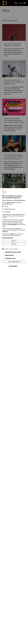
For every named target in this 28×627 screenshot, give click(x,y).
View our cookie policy (7, 237)
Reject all (14, 243)
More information (13, 266)
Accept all (14, 241)
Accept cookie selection (14, 261)
